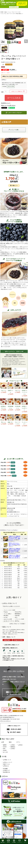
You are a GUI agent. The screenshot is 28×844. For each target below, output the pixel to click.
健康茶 (4, 745)
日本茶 (4, 746)
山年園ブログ (6, 770)
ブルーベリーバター (16, 12)
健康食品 (13, 746)
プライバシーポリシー (5, 721)
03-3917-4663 (6, 719)
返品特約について (5, 103)
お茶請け (13, 745)
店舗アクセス (6, 764)
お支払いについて (7, 762)
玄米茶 (4, 750)
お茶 (2, 742)
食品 (6, 12)
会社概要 (5, 768)
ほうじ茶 (5, 752)
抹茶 (4, 748)
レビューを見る (9, 64)
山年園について (7, 759)
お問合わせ (6, 766)
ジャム (9, 12)
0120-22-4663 (16, 729)
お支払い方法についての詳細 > (17, 623)
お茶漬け (13, 748)
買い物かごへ (14, 185)
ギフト (18, 742)
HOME (1, 12)
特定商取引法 (6, 772)
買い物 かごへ (25, 462)
